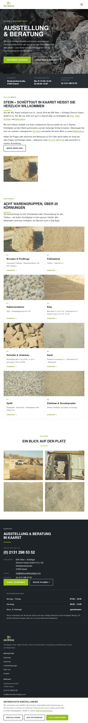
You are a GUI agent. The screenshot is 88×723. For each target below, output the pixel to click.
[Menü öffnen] (81, 4)
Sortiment (37, 131)
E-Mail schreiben (16, 582)
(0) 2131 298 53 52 (69, 83)
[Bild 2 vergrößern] (64, 465)
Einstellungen (13, 717)
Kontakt (6, 673)
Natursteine (20, 119)
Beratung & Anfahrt (47, 60)
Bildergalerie (78, 131)
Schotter (7, 119)
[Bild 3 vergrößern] (23, 497)
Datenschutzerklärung (44, 710)
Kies (72, 115)
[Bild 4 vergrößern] (64, 497)
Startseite (7, 657)
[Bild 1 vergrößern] (23, 465)
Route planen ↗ (41, 582)
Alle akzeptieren (57, 717)
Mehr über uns (15, 148)
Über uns (7, 669)
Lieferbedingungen (10, 665)
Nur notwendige (34, 717)
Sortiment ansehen (17, 60)
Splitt (77, 115)
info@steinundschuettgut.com (28, 573)
